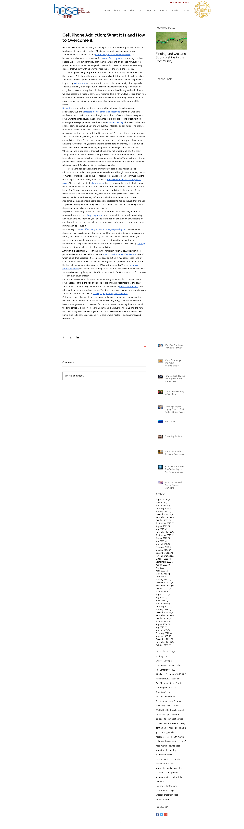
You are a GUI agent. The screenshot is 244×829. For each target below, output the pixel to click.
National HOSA (163, 678)
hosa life (183, 741)
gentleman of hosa (164, 727)
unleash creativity (164, 794)
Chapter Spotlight (164, 660)
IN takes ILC (161, 674)
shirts (181, 768)
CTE (168, 656)
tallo (180, 777)
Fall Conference (163, 669)
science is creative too (166, 768)
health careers (162, 736)
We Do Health (162, 710)
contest (159, 723)
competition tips (175, 719)
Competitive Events (165, 665)
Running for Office (164, 687)
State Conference (164, 692)
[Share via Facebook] (63, 337)
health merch (177, 736)
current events (171, 723)
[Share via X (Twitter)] (70, 337)
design (183, 723)
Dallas (178, 665)
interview (160, 750)
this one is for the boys (166, 786)
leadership (171, 750)
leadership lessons (165, 754)
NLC (184, 674)
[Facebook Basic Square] (157, 814)
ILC (173, 669)
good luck (160, 732)
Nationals (175, 678)
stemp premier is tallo (166, 777)
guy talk (170, 732)
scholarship (161, 763)
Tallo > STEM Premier (166, 696)
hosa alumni (171, 741)
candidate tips (162, 714)
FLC (184, 665)
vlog (176, 794)
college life (161, 719)
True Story (160, 705)
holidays (160, 741)
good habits (180, 727)
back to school (177, 710)
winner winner (163, 799)
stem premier (172, 772)
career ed (175, 714)
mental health (162, 759)
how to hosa (174, 745)
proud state (176, 759)
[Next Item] (182, 41)
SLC (176, 687)
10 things (160, 656)
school (171, 763)
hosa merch (161, 745)
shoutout (160, 772)
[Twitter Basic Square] (161, 814)
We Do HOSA (173, 705)
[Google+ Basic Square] (165, 814)
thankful (160, 781)
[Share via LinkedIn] (77, 337)
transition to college (165, 790)
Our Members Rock (165, 683)
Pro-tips (179, 683)
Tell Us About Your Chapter (168, 701)
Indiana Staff (174, 674)
